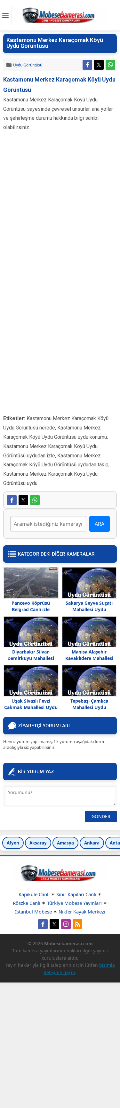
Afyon (13, 843)
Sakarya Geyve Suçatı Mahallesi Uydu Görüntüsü (89, 609)
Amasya (65, 843)
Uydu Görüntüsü (27, 65)
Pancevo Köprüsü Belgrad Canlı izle (31, 606)
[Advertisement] (60, 206)
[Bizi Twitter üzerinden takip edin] (54, 924)
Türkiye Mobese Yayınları (74, 903)
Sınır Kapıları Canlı (76, 894)
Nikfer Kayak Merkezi (82, 911)
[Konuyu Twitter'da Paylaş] (99, 65)
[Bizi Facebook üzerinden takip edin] (43, 924)
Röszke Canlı (26, 903)
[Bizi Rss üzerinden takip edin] (77, 924)
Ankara (92, 843)
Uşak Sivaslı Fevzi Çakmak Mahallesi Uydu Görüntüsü (31, 707)
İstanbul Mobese (33, 911)
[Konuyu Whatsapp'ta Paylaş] (110, 65)
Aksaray (38, 843)
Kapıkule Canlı (34, 894)
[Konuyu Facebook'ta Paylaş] (87, 65)
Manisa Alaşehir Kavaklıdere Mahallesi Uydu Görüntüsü (89, 658)
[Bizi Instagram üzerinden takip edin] (66, 924)
